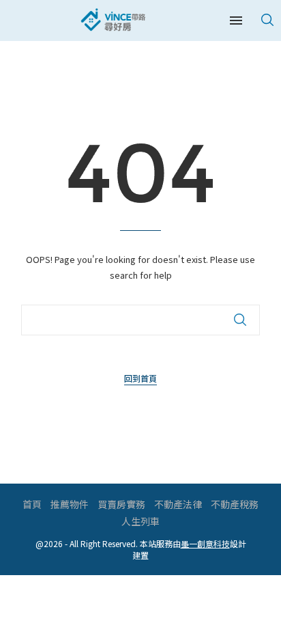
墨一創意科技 (205, 543)
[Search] (267, 20)
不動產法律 (178, 504)
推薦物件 (69, 504)
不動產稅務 (234, 504)
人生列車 (140, 521)
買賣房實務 (121, 504)
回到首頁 (140, 378)
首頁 (32, 504)
